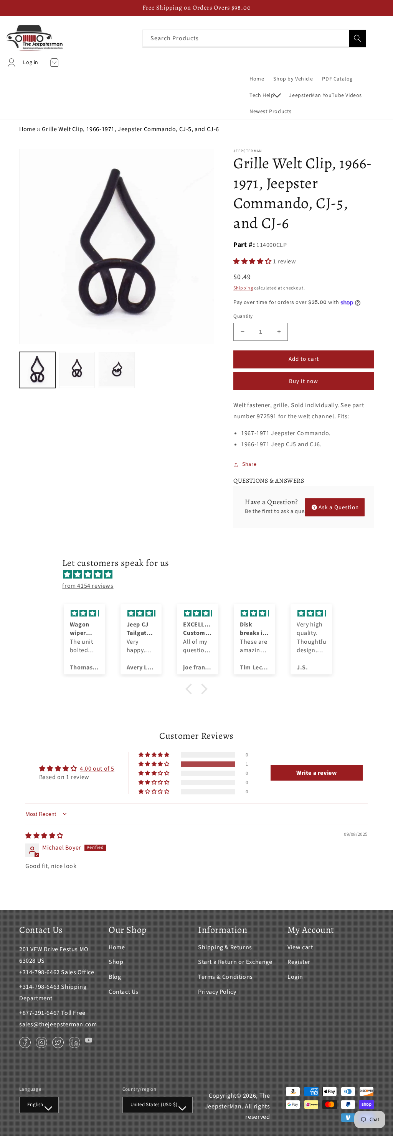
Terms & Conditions (225, 977)
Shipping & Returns (225, 947)
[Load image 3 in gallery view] (117, 370)
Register (298, 962)
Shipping (243, 288)
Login (295, 977)
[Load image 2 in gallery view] (77, 370)
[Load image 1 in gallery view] (37, 370)
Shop (116, 962)
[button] (264, 95)
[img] (200, 574)
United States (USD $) (153, 1104)
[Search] (357, 38)
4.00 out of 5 (97, 768)
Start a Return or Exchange (235, 962)
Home (27, 129)
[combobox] (254, 38)
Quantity (243, 316)
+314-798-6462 (39, 972)
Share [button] (249, 464)
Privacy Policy (217, 992)
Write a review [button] (316, 773)
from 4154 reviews (87, 586)
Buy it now (303, 381)
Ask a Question (339, 507)
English (35, 1104)
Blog (115, 977)
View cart (300, 947)
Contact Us (124, 992)
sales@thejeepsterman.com (58, 1024)
